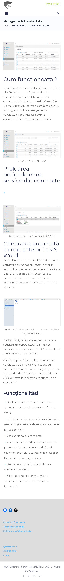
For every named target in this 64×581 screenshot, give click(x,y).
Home (7, 26)
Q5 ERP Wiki (10, 551)
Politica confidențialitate (17, 531)
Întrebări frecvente (14, 522)
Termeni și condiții (13, 526)
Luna (6, 555)
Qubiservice (10, 546)
